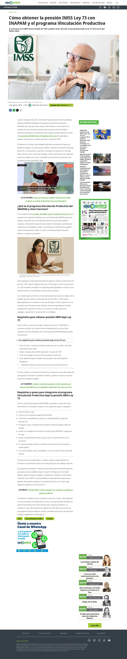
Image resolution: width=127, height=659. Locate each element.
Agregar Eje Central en (60, 105)
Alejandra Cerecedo (94, 558)
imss (19, 519)
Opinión (53, 3)
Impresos (86, 3)
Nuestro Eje (13, 12)
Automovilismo (98, 3)
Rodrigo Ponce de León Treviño (94, 585)
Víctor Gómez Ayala (94, 598)
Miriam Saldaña (93, 610)
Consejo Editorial (45, 633)
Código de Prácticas (82, 633)
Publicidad (63, 633)
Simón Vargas (93, 570)
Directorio (25, 633)
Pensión (50, 519)
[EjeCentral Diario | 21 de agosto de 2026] (95, 219)
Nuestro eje (43, 3)
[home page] (12, 2)
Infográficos (75, 3)
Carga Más (95, 625)
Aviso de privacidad (22, 641)
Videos (109, 3)
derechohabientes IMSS (34, 519)
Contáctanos (101, 633)
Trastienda (63, 3)
